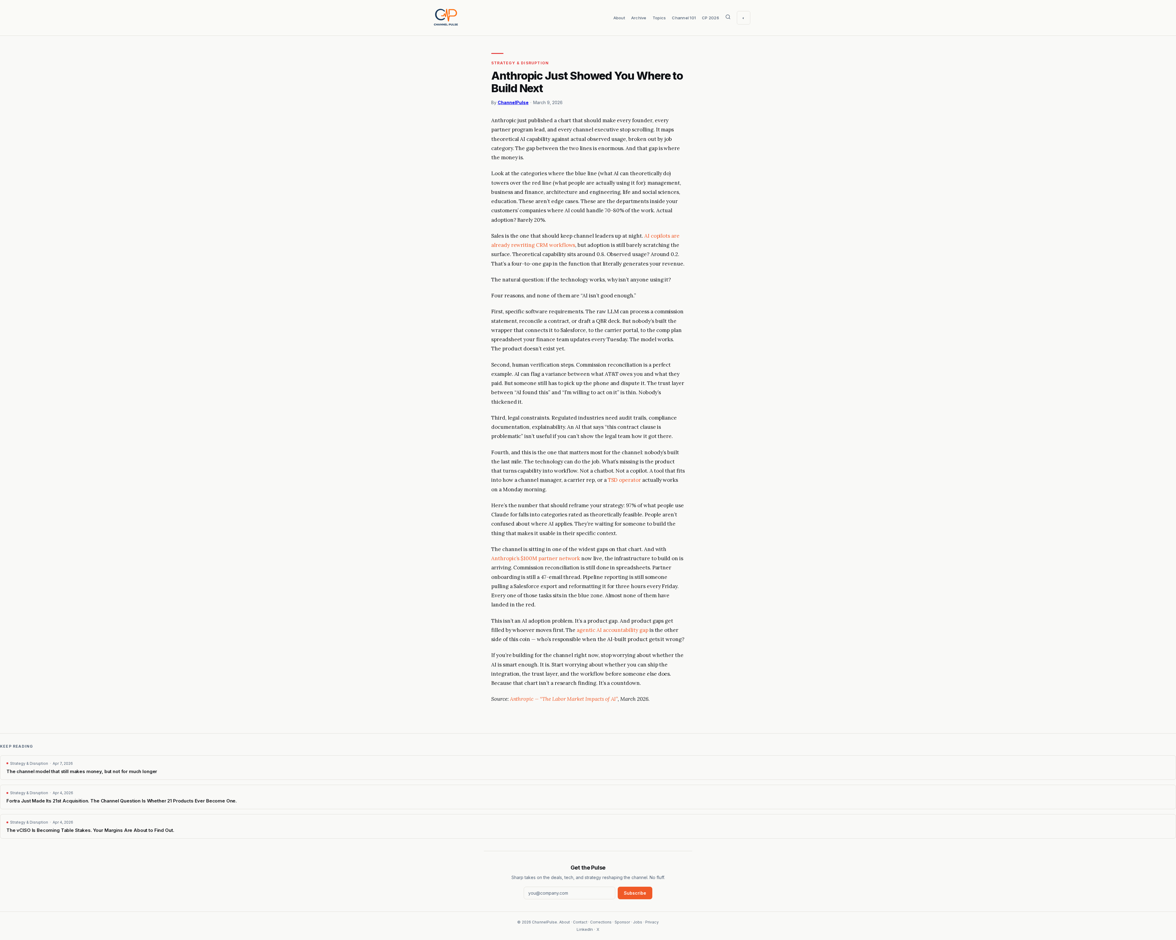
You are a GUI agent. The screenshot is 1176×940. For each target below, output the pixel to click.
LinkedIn (585, 929)
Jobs (637, 922)
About (619, 17)
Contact (580, 922)
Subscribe (635, 893)
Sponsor (622, 922)
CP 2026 (710, 17)
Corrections (601, 922)
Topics (659, 17)
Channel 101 (684, 17)
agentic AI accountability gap (612, 630)
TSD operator (624, 480)
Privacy (652, 922)
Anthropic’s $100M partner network (535, 558)
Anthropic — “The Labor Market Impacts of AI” (564, 699)
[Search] (728, 17)
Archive (638, 17)
